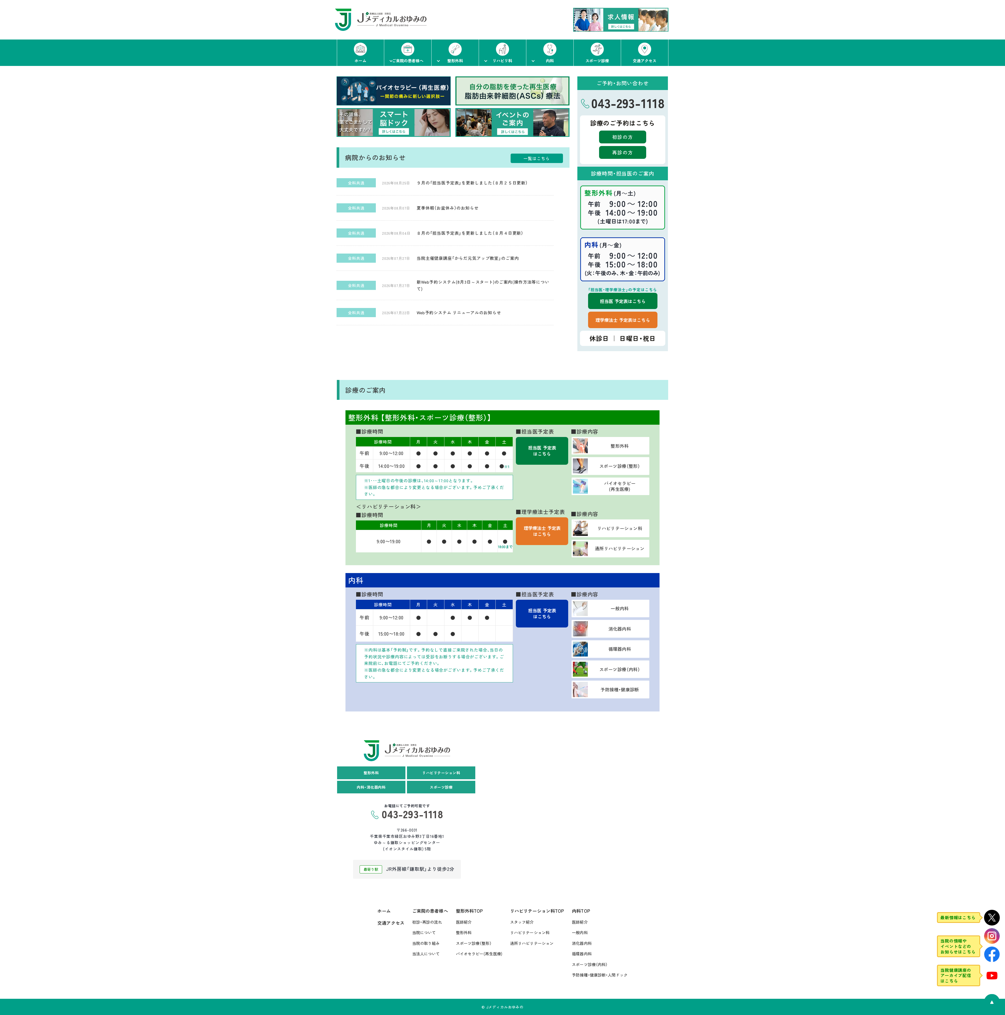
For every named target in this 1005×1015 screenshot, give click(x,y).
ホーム (384, 910)
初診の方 (622, 136)
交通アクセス (390, 922)
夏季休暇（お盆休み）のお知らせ (448, 208)
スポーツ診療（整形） (474, 943)
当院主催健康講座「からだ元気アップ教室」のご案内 (468, 258)
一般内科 (580, 932)
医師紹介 (464, 922)
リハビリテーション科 (530, 932)
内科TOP (581, 910)
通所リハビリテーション (532, 943)
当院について (424, 932)
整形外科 (464, 932)
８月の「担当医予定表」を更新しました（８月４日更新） (470, 233)
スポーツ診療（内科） (590, 964)
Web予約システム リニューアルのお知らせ (459, 312)
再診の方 (622, 152)
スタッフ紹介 (522, 922)
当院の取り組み (426, 943)
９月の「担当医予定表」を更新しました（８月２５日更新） (472, 183)
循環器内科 (582, 953)
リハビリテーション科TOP (537, 910)
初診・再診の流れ (427, 922)
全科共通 (356, 183)
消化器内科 (582, 943)
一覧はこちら (536, 158)
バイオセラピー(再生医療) (479, 953)
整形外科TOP (469, 910)
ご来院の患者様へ (430, 910)
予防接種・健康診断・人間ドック (600, 975)
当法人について (426, 953)
